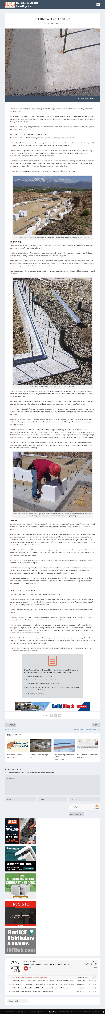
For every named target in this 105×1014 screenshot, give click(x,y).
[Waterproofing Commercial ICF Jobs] (64, 745)
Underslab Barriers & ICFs (17, 755)
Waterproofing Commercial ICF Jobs (64, 755)
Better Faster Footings (39, 755)
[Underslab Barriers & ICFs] (17, 745)
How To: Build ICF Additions (87, 755)
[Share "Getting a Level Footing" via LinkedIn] (56, 715)
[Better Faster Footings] (40, 745)
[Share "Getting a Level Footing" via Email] (60, 715)
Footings (58, 23)
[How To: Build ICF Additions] (87, 745)
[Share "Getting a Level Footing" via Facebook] (52, 715)
